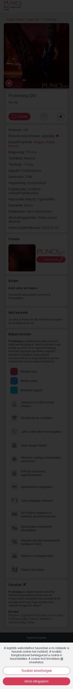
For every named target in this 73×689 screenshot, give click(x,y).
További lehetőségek (36, 671)
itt (61, 658)
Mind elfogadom (36, 681)
